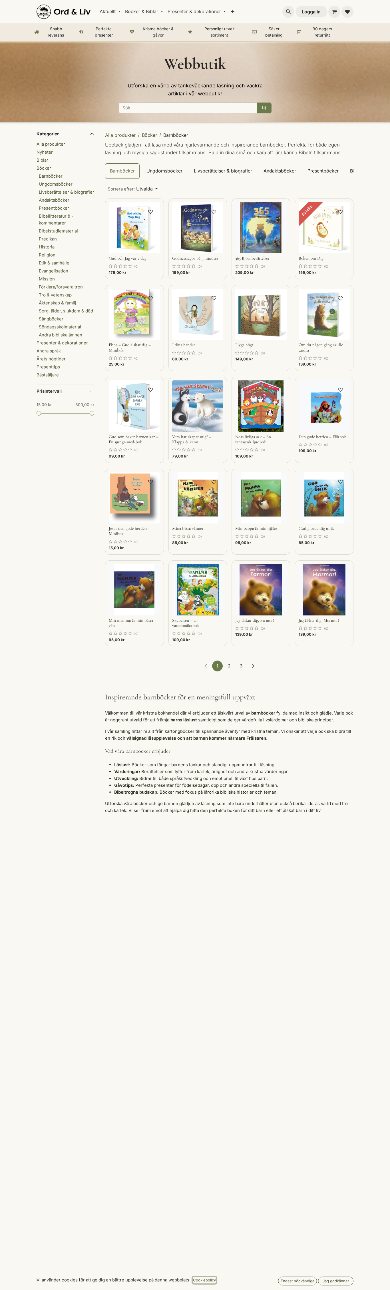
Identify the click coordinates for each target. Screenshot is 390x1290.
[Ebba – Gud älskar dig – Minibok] (134, 314)
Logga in (311, 12)
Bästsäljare (48, 375)
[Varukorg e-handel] (334, 12)
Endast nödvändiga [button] (297, 1281)
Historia (47, 247)
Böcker (44, 168)
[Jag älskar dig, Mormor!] (324, 589)
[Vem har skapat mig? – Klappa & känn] (198, 406)
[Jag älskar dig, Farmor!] (261, 589)
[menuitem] (110, 12)
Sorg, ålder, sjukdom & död (66, 311)
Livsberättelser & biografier (66, 192)
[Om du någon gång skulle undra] (324, 314)
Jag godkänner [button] (336, 1281)
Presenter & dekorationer (62, 343)
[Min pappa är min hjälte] (261, 498)
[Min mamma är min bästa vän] (134, 589)
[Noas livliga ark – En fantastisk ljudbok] (261, 406)
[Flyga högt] (261, 314)
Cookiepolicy (204, 1280)
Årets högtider (51, 359)
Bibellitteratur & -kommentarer (56, 219)
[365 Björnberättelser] (261, 228)
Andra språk (49, 351)
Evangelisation (53, 271)
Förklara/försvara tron (61, 287)
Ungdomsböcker (56, 184)
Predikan (48, 239)
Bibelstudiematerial (58, 231)
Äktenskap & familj (57, 303)
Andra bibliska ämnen (60, 335)
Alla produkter (51, 144)
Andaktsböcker (54, 200)
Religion (47, 255)
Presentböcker (54, 208)
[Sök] (264, 108)
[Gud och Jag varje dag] (134, 228)
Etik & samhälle (54, 263)
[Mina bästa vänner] (198, 498)
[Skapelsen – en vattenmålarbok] (198, 589)
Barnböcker (51, 176)
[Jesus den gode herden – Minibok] (134, 498)
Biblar (42, 160)
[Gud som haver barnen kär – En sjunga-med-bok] (134, 406)
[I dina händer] (198, 314)
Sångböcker (51, 319)
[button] (288, 12)
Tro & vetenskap (55, 295)
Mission (47, 279)
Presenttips (48, 367)
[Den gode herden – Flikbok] (324, 406)
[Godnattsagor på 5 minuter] (198, 228)
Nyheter (45, 152)
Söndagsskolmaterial (60, 327)
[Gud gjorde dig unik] (324, 498)
